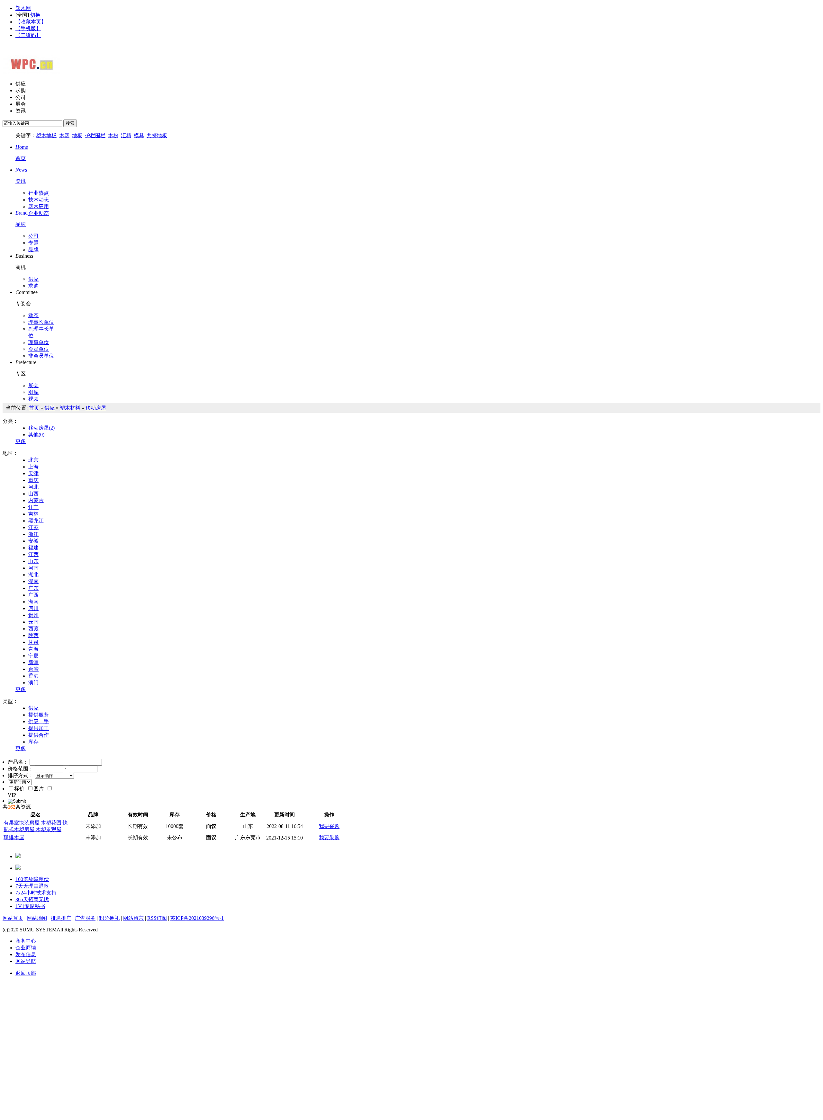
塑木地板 (46, 135)
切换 (35, 15)
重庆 (33, 480)
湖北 (33, 574)
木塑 (64, 135)
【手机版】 (28, 28)
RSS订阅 (157, 918)
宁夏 (33, 655)
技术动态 (38, 199)
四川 (33, 608)
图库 (33, 392)
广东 (33, 588)
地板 (77, 135)
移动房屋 (96, 408)
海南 (33, 601)
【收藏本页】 (30, 21)
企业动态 (38, 213)
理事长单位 (41, 322)
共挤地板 (157, 135)
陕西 (33, 635)
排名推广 (61, 918)
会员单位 (38, 349)
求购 (20, 90)
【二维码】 (28, 35)
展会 (20, 104)
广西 (33, 595)
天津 (33, 473)
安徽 (33, 541)
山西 (33, 493)
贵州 (33, 615)
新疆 (33, 662)
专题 (33, 242)
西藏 (33, 628)
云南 (33, 622)
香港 (33, 676)
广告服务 (85, 918)
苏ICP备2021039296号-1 (197, 918)
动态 (33, 315)
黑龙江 (36, 520)
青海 (33, 649)
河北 (33, 487)
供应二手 (38, 721)
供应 (20, 83)
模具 (139, 135)
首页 (34, 408)
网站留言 (133, 918)
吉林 (33, 514)
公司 (20, 97)
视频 (33, 399)
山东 (33, 561)
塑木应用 (38, 206)
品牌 (33, 249)
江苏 (33, 527)
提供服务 (38, 714)
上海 (33, 466)
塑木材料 (70, 408)
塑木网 (23, 8)
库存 (33, 741)
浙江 (33, 534)
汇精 (126, 135)
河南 (33, 568)
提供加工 (38, 728)
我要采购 (329, 826)
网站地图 (37, 918)
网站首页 (13, 918)
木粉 (113, 135)
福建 (33, 547)
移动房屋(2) (41, 428)
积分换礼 (109, 918)
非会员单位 (41, 356)
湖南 (33, 581)
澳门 (33, 682)
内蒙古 (36, 500)
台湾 (33, 669)
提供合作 (38, 735)
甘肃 (33, 642)
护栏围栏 (95, 135)
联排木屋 (14, 837)
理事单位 (38, 342)
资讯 (20, 110)
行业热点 (38, 193)
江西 (33, 554)
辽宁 (33, 507)
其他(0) (36, 434)
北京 (33, 460)
